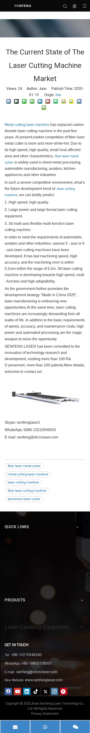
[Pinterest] (63, 691)
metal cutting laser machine (28, 474)
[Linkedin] (26, 691)
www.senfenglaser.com (44, 680)
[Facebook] (8, 691)
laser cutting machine (23, 482)
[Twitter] (45, 691)
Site (58, 95)
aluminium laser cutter (24, 499)
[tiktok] (36, 691)
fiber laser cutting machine (27, 491)
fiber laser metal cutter (24, 466)
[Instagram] (54, 691)
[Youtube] (17, 691)
